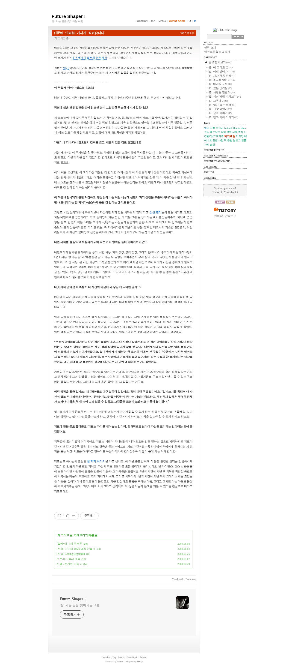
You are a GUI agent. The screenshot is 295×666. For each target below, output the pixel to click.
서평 (234, 132)
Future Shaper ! (69, 16)
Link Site (210, 178)
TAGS (207, 123)
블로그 (237, 140)
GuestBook (132, 657)
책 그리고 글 (62, 38)
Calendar (210, 166)
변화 (229, 132)
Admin (143, 657)
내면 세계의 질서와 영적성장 (89, 57)
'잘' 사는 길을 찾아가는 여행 (80, 605)
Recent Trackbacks (217, 161)
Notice (208, 42)
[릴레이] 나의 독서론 (69, 543)
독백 (223, 132)
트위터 (219, 127)
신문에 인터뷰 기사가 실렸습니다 (79, 33)
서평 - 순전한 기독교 (69, 564)
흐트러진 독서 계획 (68, 559)
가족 (221, 136)
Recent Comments (216, 155)
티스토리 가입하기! (225, 215)
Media (162, 21)
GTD (215, 136)
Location (142, 21)
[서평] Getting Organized (71, 553)
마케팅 (240, 136)
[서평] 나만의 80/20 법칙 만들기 (76, 548)
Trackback (178, 579)
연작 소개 (210, 47)
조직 (240, 132)
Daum (120, 661)
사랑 (212, 127)
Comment (191, 579)
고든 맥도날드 (212, 132)
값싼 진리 (156, 212)
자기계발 (229, 136)
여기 (66, 67)
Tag (153, 21)
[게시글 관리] (74, 515)
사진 (220, 140)
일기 (206, 127)
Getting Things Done (235, 127)
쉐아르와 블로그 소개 (217, 51)
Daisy (140, 661)
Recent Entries (214, 150)
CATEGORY (210, 57)
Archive (209, 172)
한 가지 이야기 (96, 461)
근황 (229, 140)
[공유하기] (68, 515)
